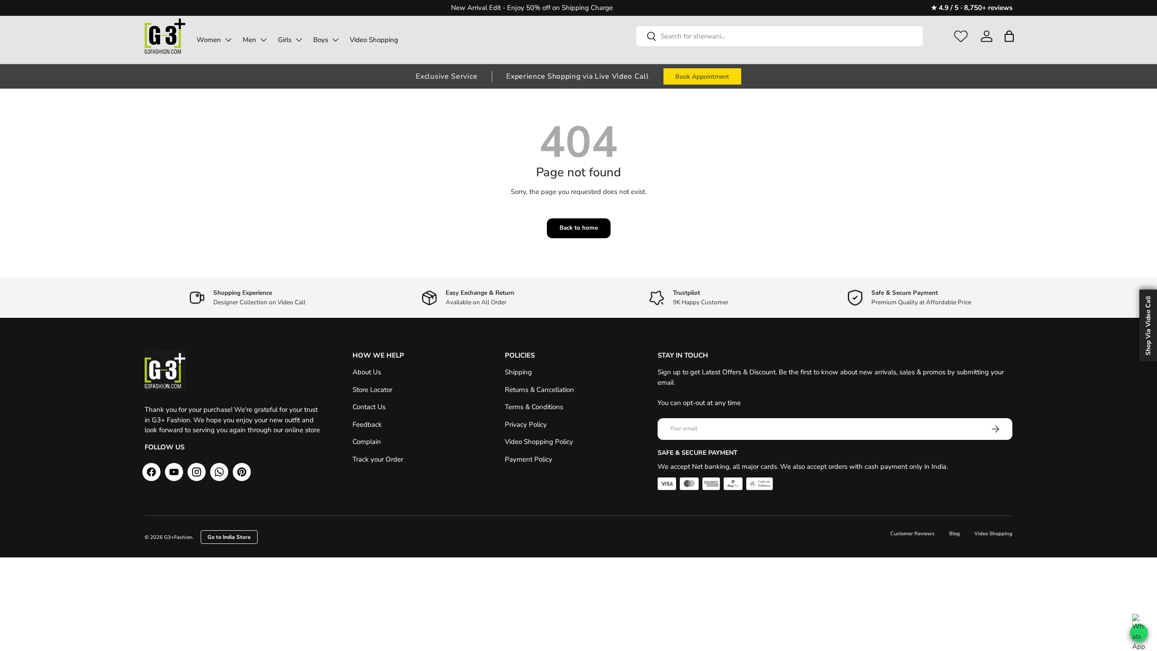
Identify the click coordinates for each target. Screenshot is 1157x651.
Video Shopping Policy (539, 441)
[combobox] (779, 36)
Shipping (518, 372)
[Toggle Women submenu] (228, 39)
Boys (320, 39)
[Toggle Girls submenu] (298, 39)
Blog (954, 533)
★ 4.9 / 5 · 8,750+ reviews (971, 7)
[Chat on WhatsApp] (1139, 633)
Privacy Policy (526, 424)
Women (209, 39)
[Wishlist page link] (961, 36)
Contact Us (369, 406)
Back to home (579, 228)
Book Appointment (702, 76)
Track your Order (378, 459)
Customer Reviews (912, 533)
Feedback (367, 424)
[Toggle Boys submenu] (335, 39)
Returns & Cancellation (539, 389)
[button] (1009, 36)
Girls (285, 39)
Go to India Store (229, 537)
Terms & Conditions (534, 406)
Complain (367, 441)
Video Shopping (374, 39)
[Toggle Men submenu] (263, 39)
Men (249, 39)
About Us (367, 372)
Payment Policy (528, 459)
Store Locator (372, 389)
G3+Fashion (178, 537)
